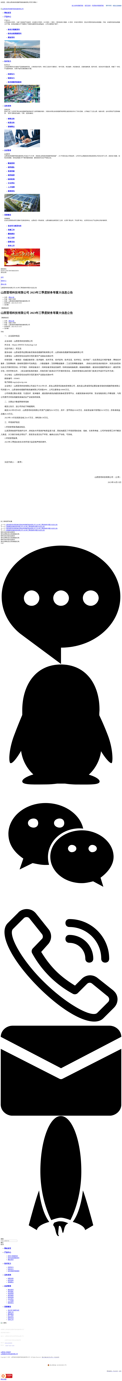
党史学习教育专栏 (14, 226)
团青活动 (11, 242)
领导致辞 (11, 175)
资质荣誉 (11, 171)
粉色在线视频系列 (14, 33)
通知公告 (11, 297)
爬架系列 (11, 37)
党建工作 (11, 230)
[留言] (61, 604)
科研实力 (11, 74)
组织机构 (11, 179)
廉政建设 (11, 234)
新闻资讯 (11, 191)
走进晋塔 (7, 150)
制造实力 (11, 78)
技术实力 (7, 61)
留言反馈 (88, 5)
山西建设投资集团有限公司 (9, 1354)
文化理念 (11, 183)
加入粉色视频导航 (77, 5)
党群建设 (7, 215)
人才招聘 (11, 187)
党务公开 (11, 246)
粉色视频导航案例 (14, 82)
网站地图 (3, 1379)
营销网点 (11, 127)
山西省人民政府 (6, 1352)
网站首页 (7, 13)
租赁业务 (11, 123)
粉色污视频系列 (14, 29)
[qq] (61, 724)
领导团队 (11, 167)
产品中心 (7, 17)
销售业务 (11, 119)
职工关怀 (11, 238)
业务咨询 (7, 106)
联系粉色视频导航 (98, 5)
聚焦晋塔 (11, 163)
